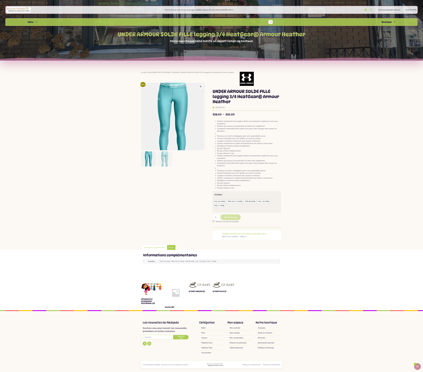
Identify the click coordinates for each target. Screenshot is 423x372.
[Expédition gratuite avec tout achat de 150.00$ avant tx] (217, 235)
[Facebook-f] (145, 344)
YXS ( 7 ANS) (211, 261)
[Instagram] (149, 344)
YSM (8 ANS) (190, 261)
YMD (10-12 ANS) (177, 261)
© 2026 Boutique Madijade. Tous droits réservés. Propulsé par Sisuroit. (165, 365)
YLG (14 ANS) (165, 261)
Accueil (143, 72)
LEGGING (175, 72)
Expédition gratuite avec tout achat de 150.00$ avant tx (244, 234)
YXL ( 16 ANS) (200, 261)
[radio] (219, 201)
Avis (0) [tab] (170, 247)
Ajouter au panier (231, 217)
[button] (36, 22)
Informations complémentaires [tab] (154, 247)
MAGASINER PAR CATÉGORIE (159, 72)
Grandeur (218, 194)
